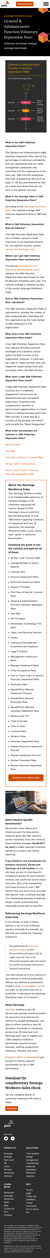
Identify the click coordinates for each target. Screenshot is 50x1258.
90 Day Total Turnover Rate (20, 463)
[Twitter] (6, 1138)
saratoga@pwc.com (31, 986)
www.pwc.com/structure (12, 1252)
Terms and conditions (31, 1198)
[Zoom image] (26, 804)
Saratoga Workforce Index (18, 15)
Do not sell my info (32, 1210)
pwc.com (8, 1134)
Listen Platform (8, 1168)
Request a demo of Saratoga (21, 1057)
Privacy (29, 1190)
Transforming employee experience (32, 1166)
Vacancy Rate (13, 444)
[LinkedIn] (12, 1138)
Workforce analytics (31, 1174)
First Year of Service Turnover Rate (24, 457)
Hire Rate (10, 451)
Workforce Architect (9, 1174)
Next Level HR (9, 1161)
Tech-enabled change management (32, 1156)
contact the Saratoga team (20, 249)
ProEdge (8, 1156)
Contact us (9, 1208)
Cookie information (31, 1204)
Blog (6, 1205)
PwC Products (8, 1213)
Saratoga (10, 1009)
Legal (28, 1193)
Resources (9, 1192)
